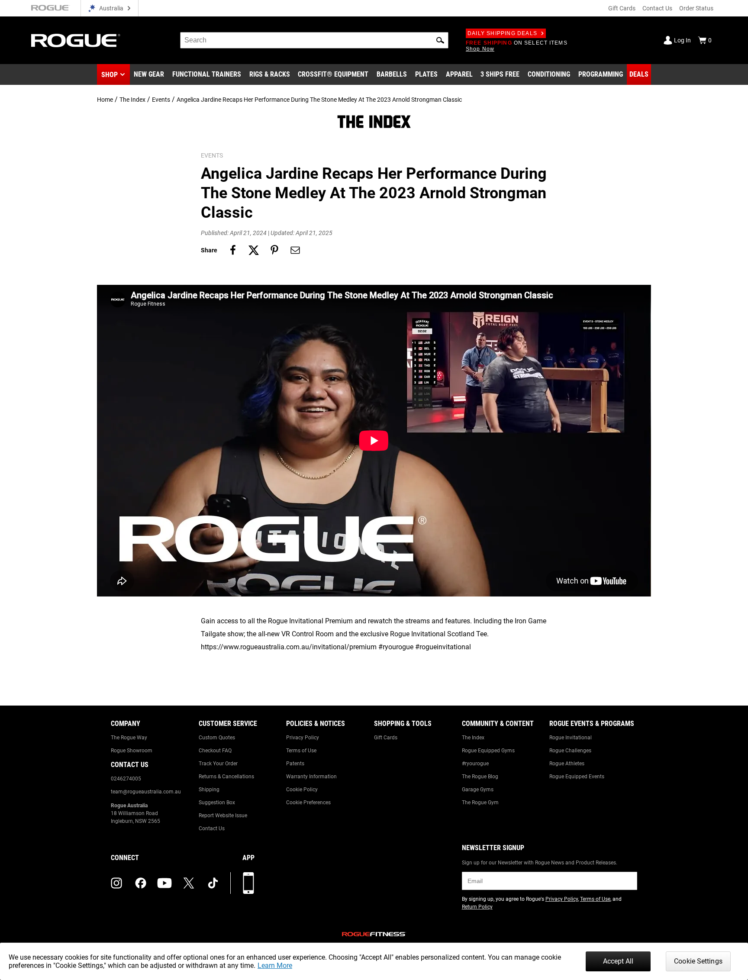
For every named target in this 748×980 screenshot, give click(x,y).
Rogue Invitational (570, 738)
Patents (295, 764)
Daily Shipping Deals (502, 33)
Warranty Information (311, 777)
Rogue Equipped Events (576, 777)
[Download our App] (248, 883)
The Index (132, 99)
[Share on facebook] (233, 250)
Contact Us (657, 8)
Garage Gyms (477, 790)
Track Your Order (218, 764)
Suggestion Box (217, 802)
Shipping (209, 790)
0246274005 (126, 779)
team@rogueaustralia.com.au (146, 792)
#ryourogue (475, 764)
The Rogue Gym (480, 802)
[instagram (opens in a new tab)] (116, 883)
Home (105, 99)
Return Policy (477, 907)
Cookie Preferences (308, 802)
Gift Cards (621, 8)
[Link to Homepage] (75, 40)
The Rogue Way (129, 738)
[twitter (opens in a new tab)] (189, 883)
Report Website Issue (223, 815)
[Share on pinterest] (274, 250)
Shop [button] (109, 75)
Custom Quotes (217, 738)
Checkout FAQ (215, 751)
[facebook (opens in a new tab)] (141, 883)
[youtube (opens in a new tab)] (164, 883)
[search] (314, 40)
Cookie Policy (302, 790)
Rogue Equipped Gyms (488, 751)
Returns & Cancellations (226, 777)
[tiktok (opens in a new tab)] (213, 883)
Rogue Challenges (570, 751)
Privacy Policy (302, 738)
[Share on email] (295, 250)
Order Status (696, 8)
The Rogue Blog (480, 777)
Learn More (275, 965)
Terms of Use (301, 751)
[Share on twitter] (253, 250)
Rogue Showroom (131, 751)
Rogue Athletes (566, 764)
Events (161, 99)
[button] (440, 40)
